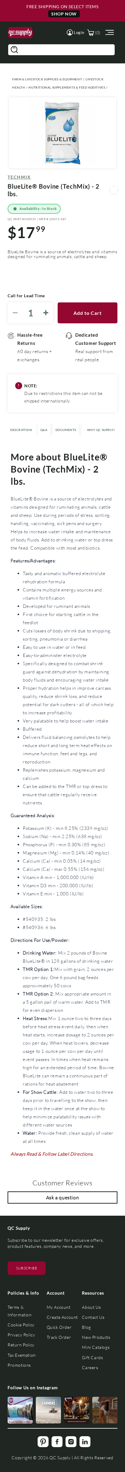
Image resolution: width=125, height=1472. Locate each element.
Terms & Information (20, 1311)
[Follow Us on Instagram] (20, 1410)
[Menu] (108, 32)
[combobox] (61, 49)
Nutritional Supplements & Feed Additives (67, 87)
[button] (75, 32)
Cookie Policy (21, 1324)
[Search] (14, 49)
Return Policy (21, 1344)
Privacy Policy (21, 1334)
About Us (91, 1307)
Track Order (59, 1337)
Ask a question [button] (62, 1197)
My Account (59, 1307)
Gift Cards (92, 1357)
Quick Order (59, 1327)
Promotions (19, 1365)
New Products (96, 1337)
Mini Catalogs (96, 1347)
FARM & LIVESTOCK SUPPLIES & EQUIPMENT (47, 79)
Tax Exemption (22, 1355)
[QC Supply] (20, 33)
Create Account (62, 1317)
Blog (86, 1327)
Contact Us (93, 1317)
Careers (90, 1367)
